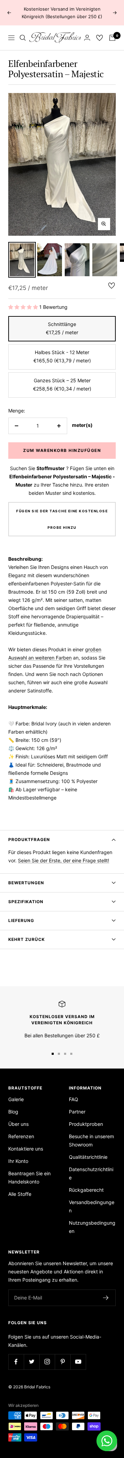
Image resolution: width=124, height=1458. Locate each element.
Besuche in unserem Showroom (91, 1140)
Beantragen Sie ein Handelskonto (29, 1177)
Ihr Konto (18, 1161)
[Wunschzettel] (99, 38)
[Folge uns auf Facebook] (16, 1361)
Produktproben (86, 1124)
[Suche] (23, 38)
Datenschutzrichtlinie (91, 1173)
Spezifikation (25, 901)
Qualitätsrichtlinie (88, 1157)
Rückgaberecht (86, 1190)
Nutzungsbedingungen (92, 1227)
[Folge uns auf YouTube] (78, 1361)
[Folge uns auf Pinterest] (62, 1361)
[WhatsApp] (106, 1441)
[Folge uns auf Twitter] (31, 1361)
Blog (13, 1112)
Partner (77, 1112)
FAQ (73, 1099)
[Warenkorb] (112, 38)
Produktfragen (29, 839)
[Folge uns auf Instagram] (47, 1361)
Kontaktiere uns (25, 1149)
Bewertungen (26, 882)
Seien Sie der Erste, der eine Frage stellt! (63, 860)
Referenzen (21, 1136)
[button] (23, 307)
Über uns (18, 1124)
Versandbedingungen (91, 1206)
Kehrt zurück (26, 939)
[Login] (87, 37)
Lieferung (21, 920)
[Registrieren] (106, 1297)
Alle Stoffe (19, 1194)
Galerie (16, 1099)
